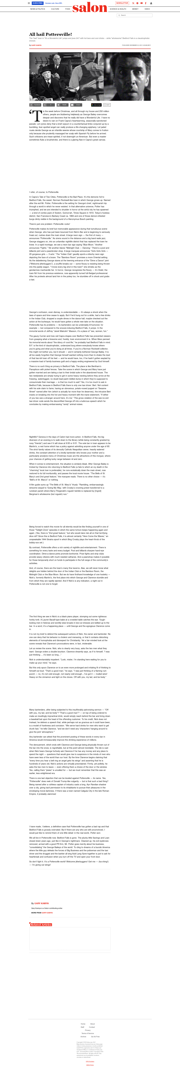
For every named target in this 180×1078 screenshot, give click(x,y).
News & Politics (37, 9)
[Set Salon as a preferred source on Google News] (96, 105)
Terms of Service (88, 1033)
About (92, 1024)
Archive (83, 1037)
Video (147, 9)
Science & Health (118, 9)
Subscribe (38, 3)
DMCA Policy (90, 1065)
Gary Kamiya (36, 45)
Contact (92, 1027)
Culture (55, 9)
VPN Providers (90, 1061)
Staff (82, 1027)
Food (67, 9)
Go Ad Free (95, 1037)
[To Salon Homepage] (90, 7)
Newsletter (122, 3)
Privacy (88, 1030)
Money (135, 9)
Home (83, 1024)
